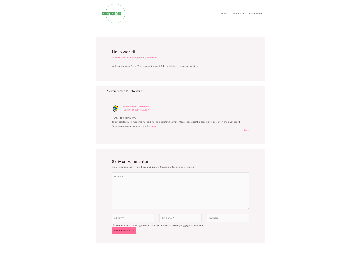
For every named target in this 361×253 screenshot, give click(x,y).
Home (224, 13)
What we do (238, 13)
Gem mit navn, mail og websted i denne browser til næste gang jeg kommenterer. (160, 225)
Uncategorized (136, 57)
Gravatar (151, 125)
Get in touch (256, 13)
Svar (246, 130)
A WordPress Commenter (136, 106)
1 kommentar (119, 57)
